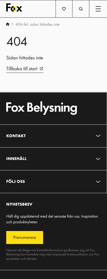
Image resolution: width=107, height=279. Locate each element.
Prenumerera (24, 237)
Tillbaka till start (21, 68)
